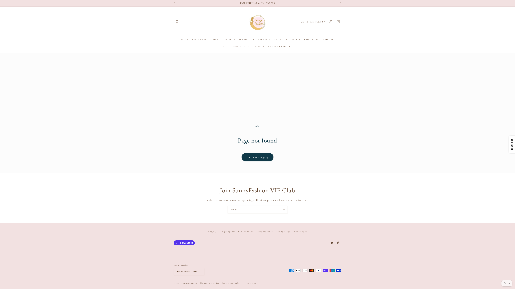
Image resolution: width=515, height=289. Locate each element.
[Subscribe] (284, 209)
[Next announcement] (341, 3)
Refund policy (219, 283)
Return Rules (300, 231)
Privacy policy (234, 283)
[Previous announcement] (174, 3)
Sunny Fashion (187, 283)
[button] (177, 21)
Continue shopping (257, 156)
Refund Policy (283, 231)
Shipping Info (228, 231)
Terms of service (251, 283)
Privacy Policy (245, 231)
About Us (213, 231)
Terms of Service (264, 231)
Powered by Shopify (201, 283)
